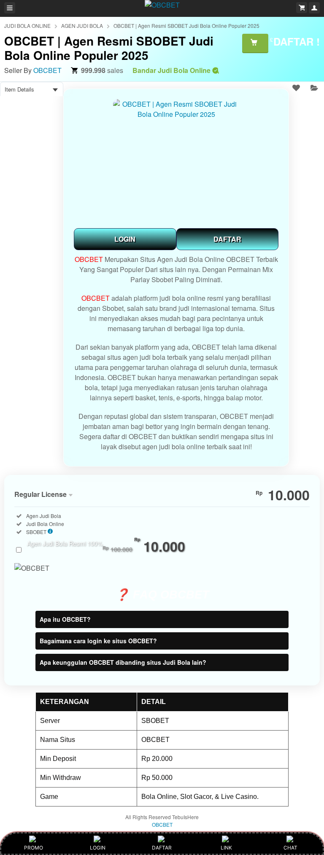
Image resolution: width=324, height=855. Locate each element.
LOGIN (124, 239)
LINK (226, 847)
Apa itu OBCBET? (65, 619)
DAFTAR (227, 239)
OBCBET (47, 70)
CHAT (290, 847)
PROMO (33, 847)
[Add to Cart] (255, 43)
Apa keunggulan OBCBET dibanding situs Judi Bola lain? (123, 662)
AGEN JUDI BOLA (82, 25)
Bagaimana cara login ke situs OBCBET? (98, 641)
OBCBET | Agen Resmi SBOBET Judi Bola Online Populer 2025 (186, 25)
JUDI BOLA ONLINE (27, 25)
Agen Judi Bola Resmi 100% (106, 547)
